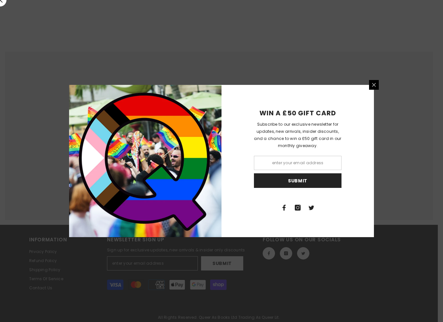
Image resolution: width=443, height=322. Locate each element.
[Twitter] (311, 207)
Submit (297, 181)
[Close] (374, 85)
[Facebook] (284, 207)
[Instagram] (298, 207)
